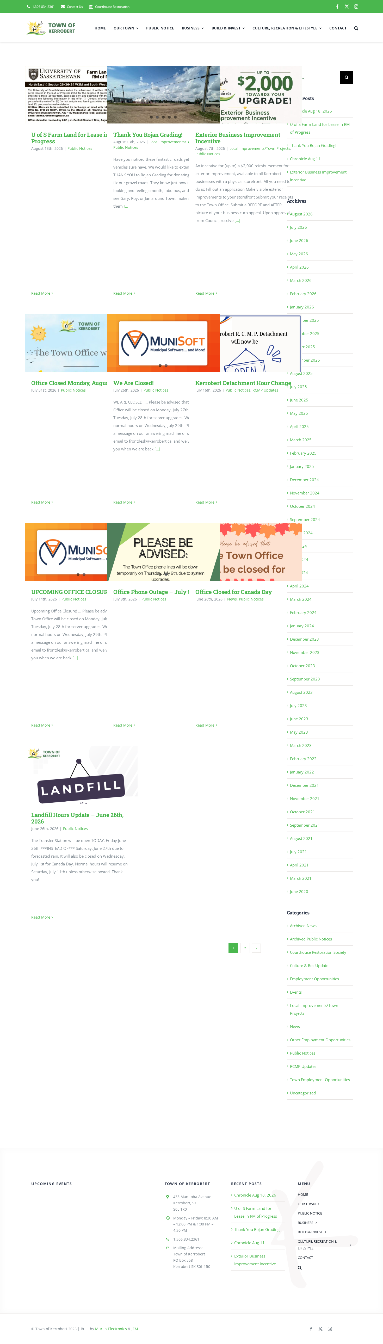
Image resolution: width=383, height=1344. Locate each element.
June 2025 (299, 399)
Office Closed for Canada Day (238, 552)
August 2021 (301, 838)
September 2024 (305, 519)
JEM (135, 1328)
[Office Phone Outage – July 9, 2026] (163, 570)
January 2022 (302, 772)
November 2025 (304, 333)
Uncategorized (303, 1092)
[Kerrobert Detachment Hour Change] (245, 343)
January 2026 (302, 306)
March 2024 (301, 599)
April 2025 (299, 426)
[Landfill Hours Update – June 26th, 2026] (81, 775)
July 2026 (298, 227)
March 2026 (301, 280)
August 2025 (301, 373)
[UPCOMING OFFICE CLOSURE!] (81, 552)
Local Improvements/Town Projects (180, 141)
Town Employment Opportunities (320, 1079)
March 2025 (301, 439)
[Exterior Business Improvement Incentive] (245, 94)
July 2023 (298, 705)
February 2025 (303, 453)
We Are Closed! (133, 383)
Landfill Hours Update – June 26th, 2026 (73, 775)
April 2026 (299, 267)
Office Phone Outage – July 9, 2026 (159, 592)
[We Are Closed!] (163, 343)
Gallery (89, 94)
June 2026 (299, 240)
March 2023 (301, 745)
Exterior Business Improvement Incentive (238, 94)
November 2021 (304, 798)
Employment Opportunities (314, 978)
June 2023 (299, 718)
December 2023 (304, 639)
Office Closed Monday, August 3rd (73, 343)
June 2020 (299, 891)
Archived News (303, 925)
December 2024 (304, 479)
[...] (126, 206)
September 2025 (305, 360)
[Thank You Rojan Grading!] (163, 108)
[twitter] (347, 6)
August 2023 (301, 692)
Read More (40, 293)
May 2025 (299, 413)
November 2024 (304, 493)
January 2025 (302, 466)
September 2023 (305, 679)
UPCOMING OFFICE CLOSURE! (72, 592)
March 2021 (301, 878)
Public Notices (79, 148)
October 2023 (302, 665)
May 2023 (299, 732)
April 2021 (299, 865)
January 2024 (302, 625)
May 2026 (299, 253)
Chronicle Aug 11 (305, 158)
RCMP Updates (265, 390)
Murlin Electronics (111, 1328)
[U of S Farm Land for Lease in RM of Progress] (81, 94)
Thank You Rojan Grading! (147, 134)
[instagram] (356, 6)
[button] (356, 27)
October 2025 (302, 346)
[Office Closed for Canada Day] (245, 552)
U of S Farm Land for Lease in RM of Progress (73, 94)
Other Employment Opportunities (320, 1039)
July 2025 (298, 386)
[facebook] (337, 6)
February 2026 (303, 293)
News (232, 599)
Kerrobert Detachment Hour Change (238, 343)
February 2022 (303, 758)
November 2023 (304, 652)
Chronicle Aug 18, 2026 (311, 111)
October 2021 (302, 811)
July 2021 (298, 851)
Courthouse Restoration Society (318, 952)
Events (296, 992)
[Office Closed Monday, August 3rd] (81, 343)
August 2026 (301, 213)
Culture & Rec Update (309, 965)
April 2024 (299, 586)
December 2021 (304, 785)
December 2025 (304, 320)
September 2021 (305, 825)
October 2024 (302, 506)
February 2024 (303, 612)
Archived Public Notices (311, 939)
